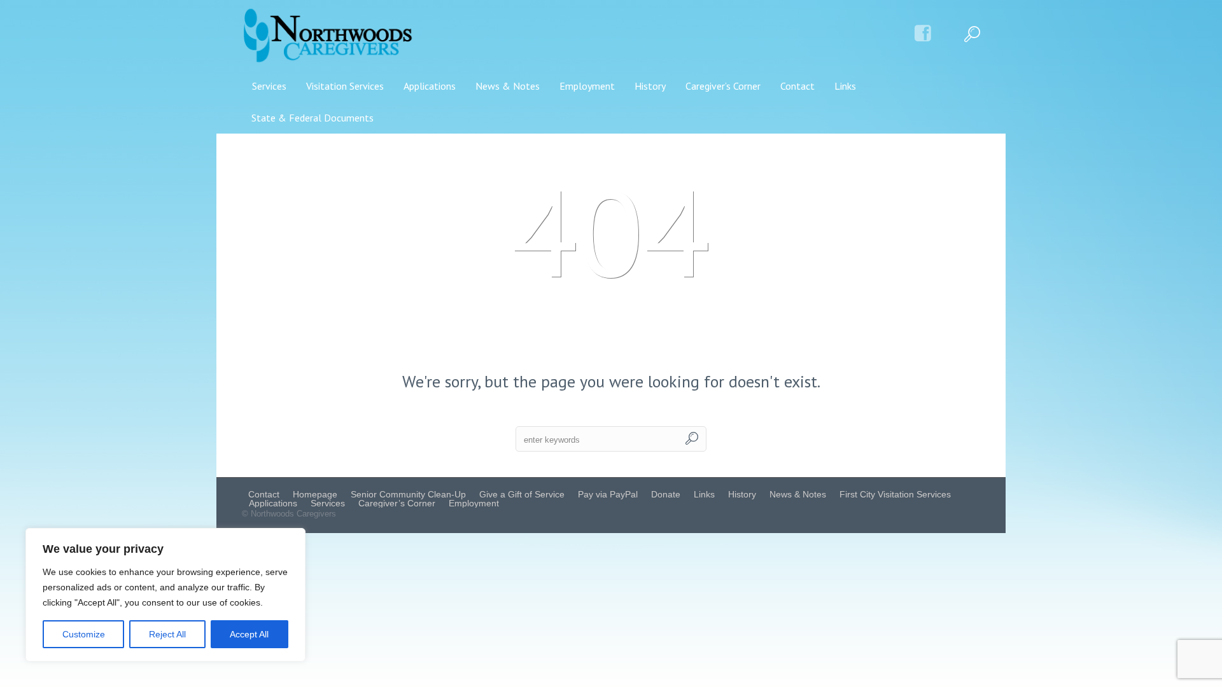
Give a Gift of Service (522, 494)
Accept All (249, 634)
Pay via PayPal (608, 494)
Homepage (315, 494)
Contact (263, 494)
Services (328, 503)
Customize (83, 634)
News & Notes (797, 494)
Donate (665, 494)
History (742, 494)
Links (704, 494)
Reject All (167, 634)
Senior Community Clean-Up (408, 494)
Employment (474, 503)
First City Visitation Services (895, 494)
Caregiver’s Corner (396, 503)
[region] (165, 595)
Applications (273, 503)
